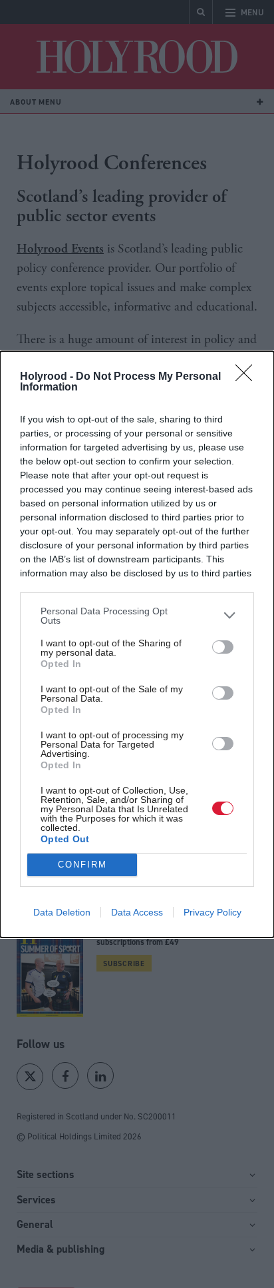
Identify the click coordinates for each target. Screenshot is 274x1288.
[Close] (248, 377)
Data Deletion (61, 912)
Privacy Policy (212, 912)
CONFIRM (82, 865)
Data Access (137, 912)
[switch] (222, 647)
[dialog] (137, 644)
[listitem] (137, 615)
